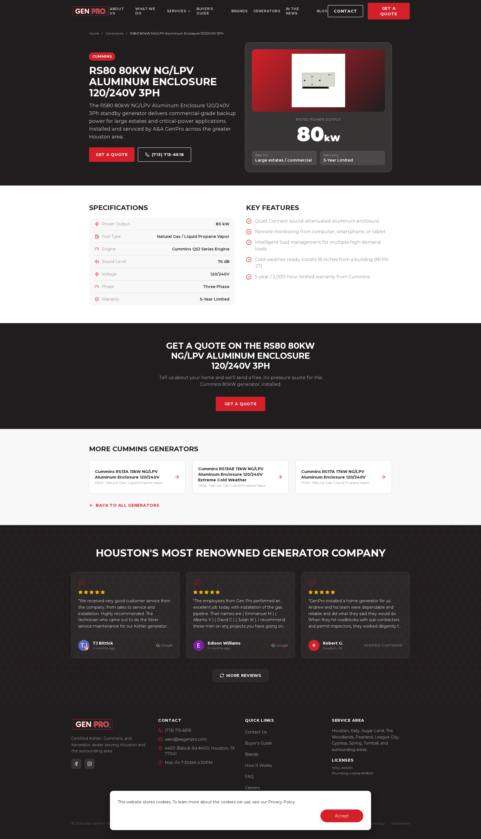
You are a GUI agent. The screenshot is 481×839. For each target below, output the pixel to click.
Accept (342, 815)
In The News (292, 11)
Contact (345, 11)
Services (176, 11)
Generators (266, 11)
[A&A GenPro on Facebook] (76, 764)
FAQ (249, 776)
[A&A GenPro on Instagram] (90, 764)
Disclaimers (400, 823)
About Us (117, 11)
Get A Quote (388, 11)
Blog (322, 11)
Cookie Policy (374, 823)
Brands (239, 11)
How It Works (258, 765)
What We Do (145, 11)
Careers (252, 787)
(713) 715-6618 (168, 154)
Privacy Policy (281, 801)
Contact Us (256, 732)
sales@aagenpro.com (186, 739)
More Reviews (243, 675)
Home (94, 33)
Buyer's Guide (205, 11)
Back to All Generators (127, 505)
